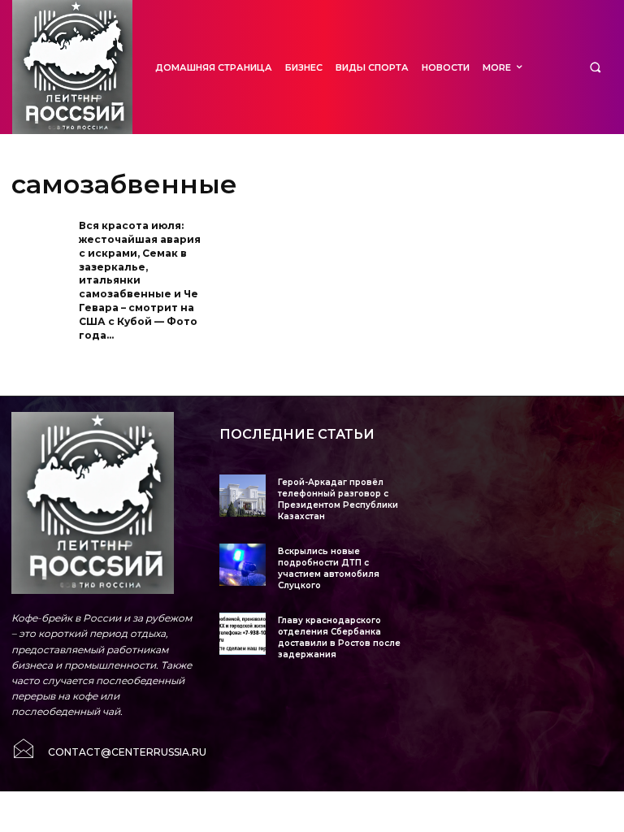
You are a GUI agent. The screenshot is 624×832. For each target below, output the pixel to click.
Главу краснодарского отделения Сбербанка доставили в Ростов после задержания (339, 637)
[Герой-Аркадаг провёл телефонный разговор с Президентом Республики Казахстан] (242, 495)
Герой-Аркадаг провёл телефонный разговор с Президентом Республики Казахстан (338, 499)
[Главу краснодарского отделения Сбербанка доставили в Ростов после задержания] (242, 633)
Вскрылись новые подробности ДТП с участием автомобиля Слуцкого (328, 568)
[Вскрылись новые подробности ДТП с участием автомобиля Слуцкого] (242, 564)
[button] (595, 67)
